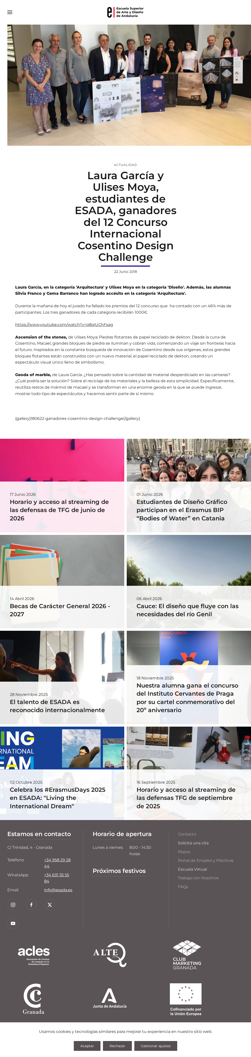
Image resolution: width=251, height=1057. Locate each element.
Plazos (184, 852)
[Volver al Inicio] (125, 12)
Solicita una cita (193, 843)
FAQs (183, 886)
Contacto (187, 834)
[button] (9, 12)
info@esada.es (58, 890)
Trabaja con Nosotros (198, 878)
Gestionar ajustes (156, 1046)
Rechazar (117, 1046)
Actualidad (125, 165)
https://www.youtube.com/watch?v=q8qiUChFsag (64, 324)
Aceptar (87, 1046)
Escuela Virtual (192, 869)
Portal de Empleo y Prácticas (206, 860)
